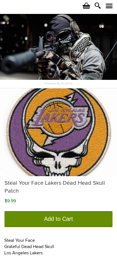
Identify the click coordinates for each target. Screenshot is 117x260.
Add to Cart (58, 219)
